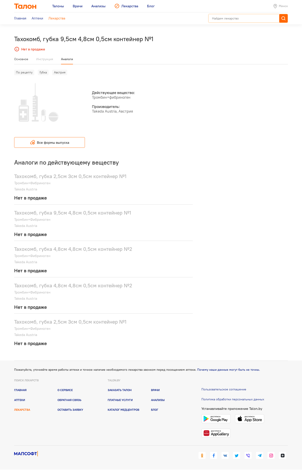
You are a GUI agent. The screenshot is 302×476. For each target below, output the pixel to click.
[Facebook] (213, 455)
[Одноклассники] (202, 455)
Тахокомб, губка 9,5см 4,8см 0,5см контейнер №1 (72, 212)
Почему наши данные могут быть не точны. (228, 370)
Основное (21, 59)
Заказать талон (120, 390)
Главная (20, 390)
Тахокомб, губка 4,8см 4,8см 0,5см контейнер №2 (73, 249)
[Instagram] (271, 455)
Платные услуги (120, 400)
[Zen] (282, 455)
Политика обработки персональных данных (232, 399)
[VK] (225, 455)
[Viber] (248, 455)
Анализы (158, 400)
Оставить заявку (70, 409)
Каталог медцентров (123, 409)
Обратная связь (69, 400)
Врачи (155, 390)
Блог (154, 409)
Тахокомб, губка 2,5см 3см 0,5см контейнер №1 (70, 176)
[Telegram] (259, 455)
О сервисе (65, 390)
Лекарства (22, 409)
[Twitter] (236, 455)
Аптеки (19, 400)
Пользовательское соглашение (223, 389)
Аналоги (67, 59)
